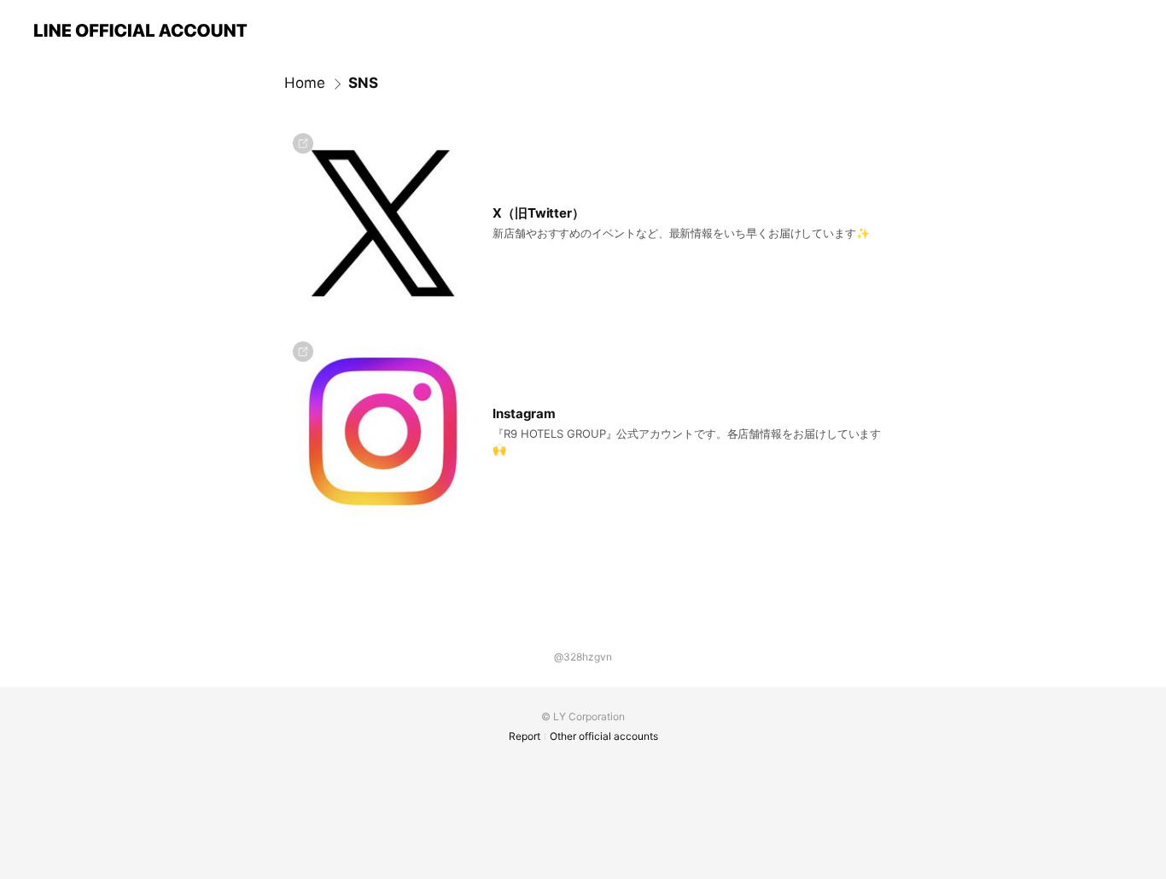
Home (304, 82)
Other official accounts (604, 736)
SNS (363, 82)
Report (524, 736)
